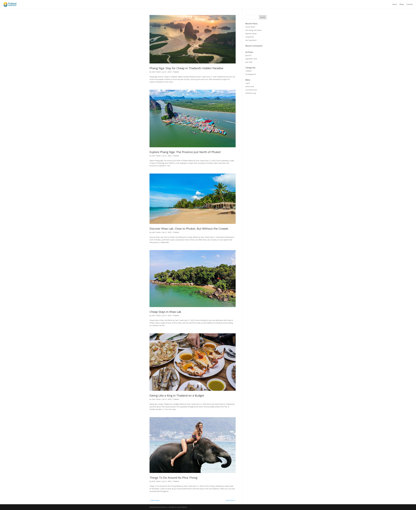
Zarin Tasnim (156, 72)
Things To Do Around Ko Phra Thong (173, 478)
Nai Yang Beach (251, 40)
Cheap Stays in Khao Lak (165, 312)
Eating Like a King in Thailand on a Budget (177, 395)
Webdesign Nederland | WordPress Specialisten (168, 507)
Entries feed (249, 86)
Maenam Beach (251, 34)
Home (394, 4)
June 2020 (248, 62)
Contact (410, 4)
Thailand (176, 72)
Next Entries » (231, 500)
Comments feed (251, 90)
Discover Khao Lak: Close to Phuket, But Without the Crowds (189, 228)
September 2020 (251, 59)
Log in (247, 83)
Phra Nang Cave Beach (253, 30)
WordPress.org (250, 93)
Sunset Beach (250, 27)
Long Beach (249, 37)
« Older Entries (155, 500)
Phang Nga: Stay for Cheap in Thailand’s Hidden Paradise (186, 68)
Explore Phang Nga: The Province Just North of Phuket (185, 152)
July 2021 (248, 55)
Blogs (402, 4)
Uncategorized (250, 74)
